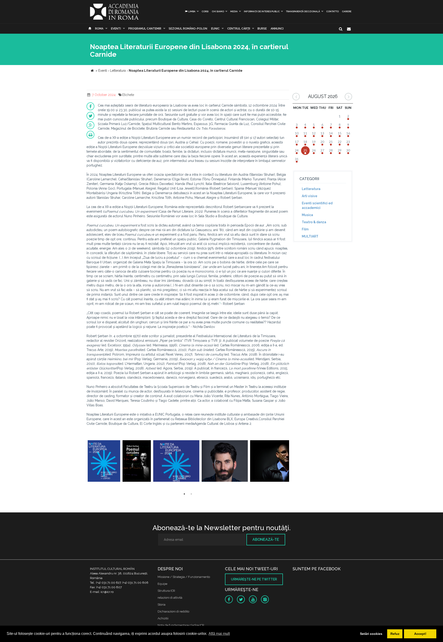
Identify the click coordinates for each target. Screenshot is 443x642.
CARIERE (346, 11)
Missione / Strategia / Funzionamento (184, 577)
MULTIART (310, 236)
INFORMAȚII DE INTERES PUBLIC (262, 11)
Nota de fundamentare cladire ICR (181, 625)
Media (234, 11)
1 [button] (184, 494)
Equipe (162, 584)
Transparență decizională (303, 11)
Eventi (116, 28)
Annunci (277, 28)
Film (305, 229)
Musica (307, 215)
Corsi (205, 11)
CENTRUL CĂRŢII (238, 28)
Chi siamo (218, 11)
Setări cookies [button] (371, 634)
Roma (99, 28)
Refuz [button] (394, 634)
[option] (104, 461)
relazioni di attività (170, 597)
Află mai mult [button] (219, 634)
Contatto (332, 11)
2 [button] (191, 494)
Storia (161, 604)
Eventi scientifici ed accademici (317, 205)
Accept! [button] (420, 634)
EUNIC (215, 28)
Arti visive (309, 196)
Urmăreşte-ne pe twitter (254, 579)
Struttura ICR (166, 590)
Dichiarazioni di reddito (173, 611)
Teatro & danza (314, 222)
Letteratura (311, 189)
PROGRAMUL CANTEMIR (144, 28)
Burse (262, 28)
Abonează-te (265, 539)
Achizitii (163, 618)
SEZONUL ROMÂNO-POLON (188, 28)
